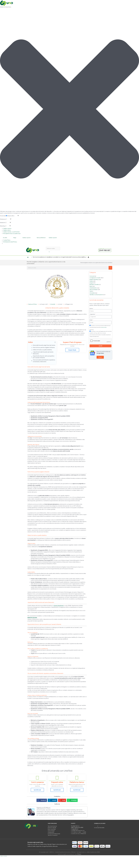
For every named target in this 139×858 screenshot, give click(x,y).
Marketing (92, 329)
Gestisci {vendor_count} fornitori (11, 232)
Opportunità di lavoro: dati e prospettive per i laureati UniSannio (43, 356)
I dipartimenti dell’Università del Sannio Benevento (43, 352)
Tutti (91, 291)
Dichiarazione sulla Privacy (10, 242)
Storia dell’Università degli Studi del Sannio (44, 345)
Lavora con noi (75, 833)
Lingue (91, 283)
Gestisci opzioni (7, 228)
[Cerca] (110, 268)
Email (91, 320)
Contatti (84, 832)
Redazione (83, 833)
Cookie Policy (6, 240)
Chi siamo (74, 832)
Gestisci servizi (7, 230)
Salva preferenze (41, 237)
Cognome (92, 314)
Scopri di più (72, 350)
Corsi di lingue (51, 830)
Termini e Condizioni (52, 835)
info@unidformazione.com (78, 830)
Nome (91, 308)
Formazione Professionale (54, 833)
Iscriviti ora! (37, 790)
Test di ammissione (52, 826)
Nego (14, 237)
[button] (69, 109)
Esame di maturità (52, 827)
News (91, 286)
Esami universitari (52, 829)
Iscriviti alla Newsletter (99, 827)
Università (52, 304)
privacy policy (104, 327)
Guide (91, 281)
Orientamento (93, 288)
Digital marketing (94, 279)
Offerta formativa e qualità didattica (42, 349)
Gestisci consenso (3, 856)
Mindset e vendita (94, 284)
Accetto (5, 237)
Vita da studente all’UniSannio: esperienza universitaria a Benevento (44, 360)
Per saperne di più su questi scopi (11, 233)
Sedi (79, 832)
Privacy (79, 854)
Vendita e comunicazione (96, 294)
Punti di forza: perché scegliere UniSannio (44, 347)
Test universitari (93, 289)
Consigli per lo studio (95, 277)
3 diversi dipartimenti (58, 605)
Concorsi (92, 276)
